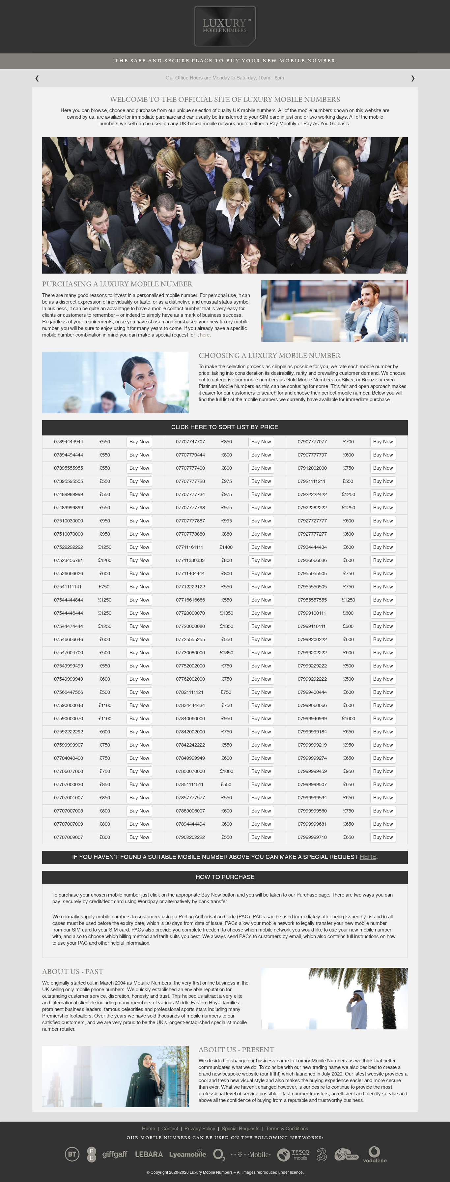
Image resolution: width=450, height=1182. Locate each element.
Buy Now (139, 441)
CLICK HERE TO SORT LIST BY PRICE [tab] (224, 427)
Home (148, 1128)
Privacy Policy (199, 1128)
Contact (169, 1128)
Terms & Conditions (287, 1128)
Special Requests (241, 1128)
